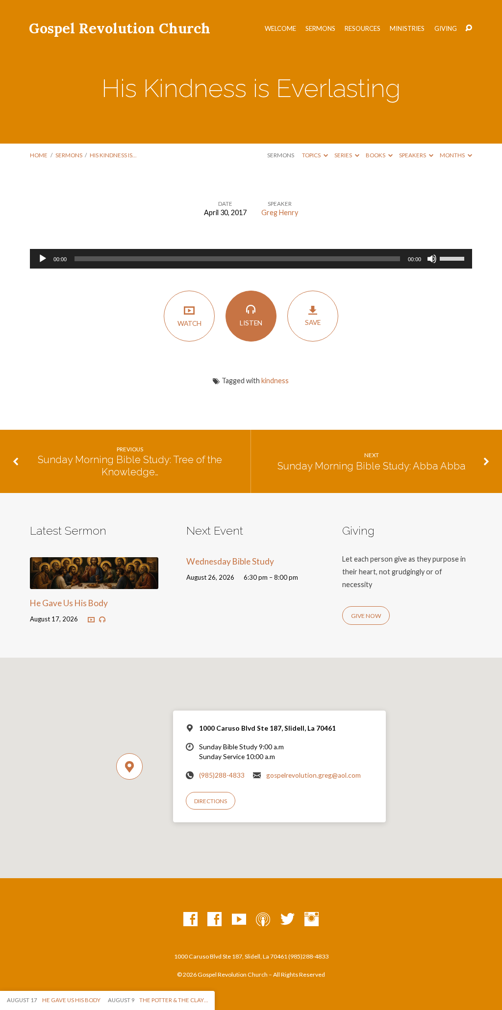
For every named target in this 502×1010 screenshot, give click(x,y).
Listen (251, 323)
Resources (362, 28)
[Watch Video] (91, 619)
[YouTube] (239, 919)
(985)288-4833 (222, 775)
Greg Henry (279, 212)
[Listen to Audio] (102, 619)
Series (343, 155)
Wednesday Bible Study (230, 561)
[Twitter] (287, 919)
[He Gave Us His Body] (94, 583)
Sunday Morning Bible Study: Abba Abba (371, 466)
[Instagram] (311, 919)
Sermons (320, 28)
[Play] (43, 259)
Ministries (407, 28)
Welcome (280, 28)
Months (453, 155)
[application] (251, 259)
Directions (210, 801)
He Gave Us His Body (69, 603)
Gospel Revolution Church (119, 28)
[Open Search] (468, 28)
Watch (189, 323)
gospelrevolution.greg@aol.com (313, 775)
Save (313, 322)
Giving (445, 28)
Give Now (366, 615)
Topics (312, 155)
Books (376, 155)
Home (39, 155)
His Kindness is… (113, 155)
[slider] (453, 258)
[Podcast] (263, 919)
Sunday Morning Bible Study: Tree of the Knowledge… (130, 466)
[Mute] (432, 259)
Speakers (413, 155)
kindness (275, 380)
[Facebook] (190, 919)
